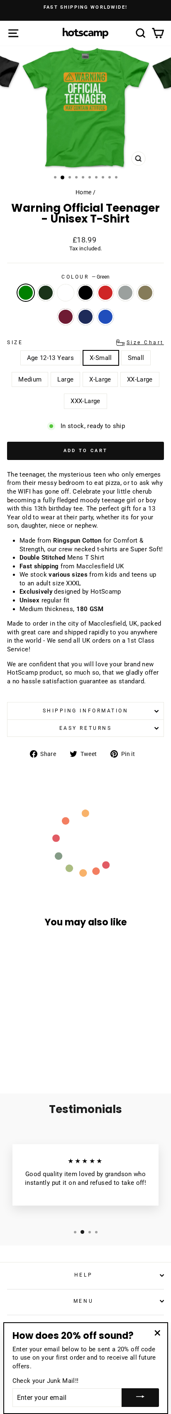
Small (136, 358)
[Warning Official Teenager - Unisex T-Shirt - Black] (42, 1047)
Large (65, 379)
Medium (30, 379)
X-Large (100, 379)
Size (85, 342)
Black (85, 292)
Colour (85, 277)
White (65, 292)
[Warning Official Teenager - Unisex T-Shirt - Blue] (51, 1055)
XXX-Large (85, 401)
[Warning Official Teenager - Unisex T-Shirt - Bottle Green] (23, 1047)
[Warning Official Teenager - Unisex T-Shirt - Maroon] (32, 1055)
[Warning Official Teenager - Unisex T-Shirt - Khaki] (23, 1055)
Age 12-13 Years (50, 358)
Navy (85, 316)
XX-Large (140, 379)
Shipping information (86, 711)
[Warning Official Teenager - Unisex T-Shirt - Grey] (61, 1047)
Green (25, 292)
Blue (105, 316)
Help (83, 1275)
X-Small (101, 358)
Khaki (145, 292)
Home (83, 192)
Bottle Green (45, 292)
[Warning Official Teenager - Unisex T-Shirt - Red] (51, 1047)
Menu (83, 1301)
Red (105, 292)
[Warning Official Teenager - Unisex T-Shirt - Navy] (42, 1055)
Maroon (65, 316)
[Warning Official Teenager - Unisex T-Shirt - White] (32, 1047)
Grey (125, 292)
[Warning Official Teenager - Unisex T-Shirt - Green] (13, 1047)
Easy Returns (85, 728)
